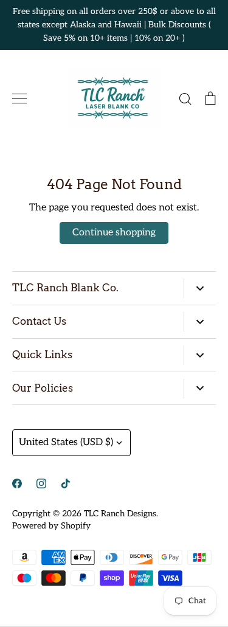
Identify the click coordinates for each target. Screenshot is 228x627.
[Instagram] (41, 483)
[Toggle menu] (19, 98)
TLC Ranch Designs (120, 513)
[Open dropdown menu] (200, 288)
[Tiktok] (66, 483)
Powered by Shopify (51, 526)
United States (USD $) (66, 442)
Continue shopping (114, 232)
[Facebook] (17, 483)
